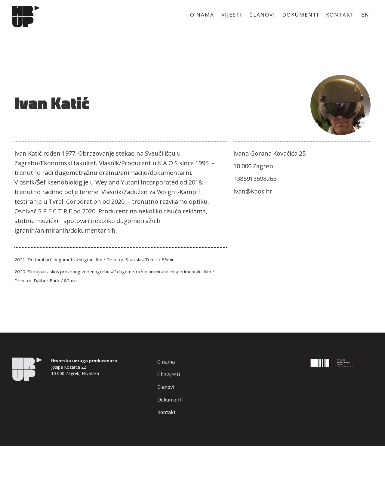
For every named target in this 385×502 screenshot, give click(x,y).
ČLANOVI (262, 14)
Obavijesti (168, 374)
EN (365, 14)
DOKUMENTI (300, 14)
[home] (26, 16)
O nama (166, 362)
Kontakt (166, 412)
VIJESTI (231, 14)
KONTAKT (340, 14)
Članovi (165, 387)
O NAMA (202, 14)
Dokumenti (170, 399)
